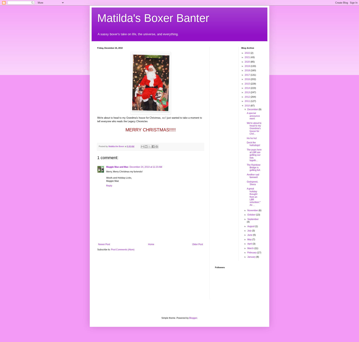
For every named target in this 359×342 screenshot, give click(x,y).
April (250, 243)
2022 (248, 53)
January (251, 257)
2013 (248, 92)
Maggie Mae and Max (117, 167)
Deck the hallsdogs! (253, 144)
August (251, 226)
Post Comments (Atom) (122, 249)
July (249, 230)
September (253, 219)
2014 (248, 88)
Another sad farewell (253, 176)
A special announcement (253, 116)
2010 (248, 105)
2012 (248, 97)
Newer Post (104, 244)
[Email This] (142, 146)
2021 (248, 57)
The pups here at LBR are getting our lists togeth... (254, 155)
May (249, 239)
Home (151, 244)
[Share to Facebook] (153, 146)
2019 (248, 66)
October (251, 214)
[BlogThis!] (146, 146)
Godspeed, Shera (252, 183)
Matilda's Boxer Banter (153, 18)
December (253, 109)
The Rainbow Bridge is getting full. (254, 168)
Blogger (193, 318)
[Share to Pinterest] (157, 146)
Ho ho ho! (252, 138)
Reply (109, 185)
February (252, 252)
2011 (248, 101)
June (250, 235)
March (250, 248)
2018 (248, 70)
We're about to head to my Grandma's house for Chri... (254, 128)
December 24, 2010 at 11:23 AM (146, 167)
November (253, 210)
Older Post (197, 244)
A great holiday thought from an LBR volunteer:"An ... (253, 196)
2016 (248, 79)
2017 (248, 75)
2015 (248, 83)
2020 (248, 62)
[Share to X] (149, 146)
